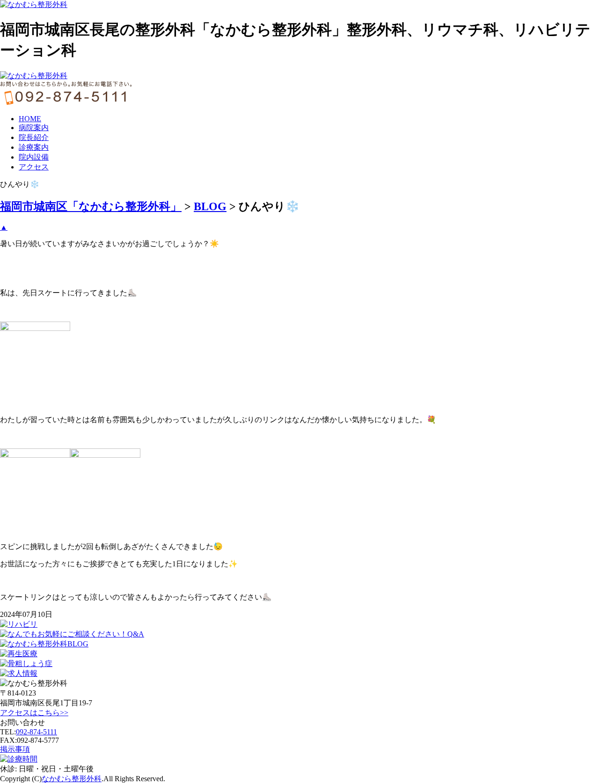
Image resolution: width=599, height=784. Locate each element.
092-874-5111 (36, 732)
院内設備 (34, 157)
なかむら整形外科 (72, 779)
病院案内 (34, 128)
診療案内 (34, 147)
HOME (30, 119)
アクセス (34, 167)
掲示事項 (15, 749)
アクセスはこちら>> (34, 713)
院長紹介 (34, 137)
